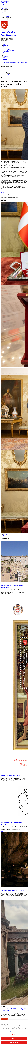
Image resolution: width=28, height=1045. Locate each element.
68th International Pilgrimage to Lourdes (12, 890)
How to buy (5, 52)
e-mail (7, 74)
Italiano (6, 8)
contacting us (3, 195)
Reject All (14, 1038)
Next (4, 535)
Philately (5, 46)
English (2, 8)
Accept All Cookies (14, 1042)
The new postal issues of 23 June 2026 (11, 775)
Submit (2, 11)
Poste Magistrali (4, 2)
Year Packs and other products (12, 50)
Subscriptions (6, 54)
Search (2, 9)
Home (4, 44)
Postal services (6, 45)
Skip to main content (5, 1)
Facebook (8, 71)
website (2, 192)
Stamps (7, 48)
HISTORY (5, 57)
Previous (5, 534)
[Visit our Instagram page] (3, 6)
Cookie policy (8, 1031)
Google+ (8, 73)
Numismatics (6, 51)
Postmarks (8, 49)
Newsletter (5, 56)
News (4, 55)
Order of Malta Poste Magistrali (8, 33)
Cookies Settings (14, 1034)
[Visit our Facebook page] (3, 4)
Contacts (5, 59)
